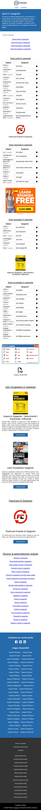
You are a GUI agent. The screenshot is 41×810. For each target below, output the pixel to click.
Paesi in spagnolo (20, 599)
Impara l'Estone (27, 675)
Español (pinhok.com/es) (20, 769)
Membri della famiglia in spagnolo (20, 585)
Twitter (24, 805)
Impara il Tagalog (13, 722)
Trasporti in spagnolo (20, 616)
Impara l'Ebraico (14, 675)
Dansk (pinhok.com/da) (20, 790)
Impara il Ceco (27, 665)
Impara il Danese (26, 672)
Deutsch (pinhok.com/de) (20, 759)
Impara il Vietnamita (26, 732)
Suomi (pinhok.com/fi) (20, 783)
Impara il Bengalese (13, 659)
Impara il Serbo (27, 712)
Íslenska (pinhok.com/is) (20, 797)
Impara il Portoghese (13, 709)
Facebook (18, 805)
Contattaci (23, 7)
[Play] (37, 66)
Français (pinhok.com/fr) (20, 762)
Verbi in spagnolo (20, 582)
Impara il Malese (28, 699)
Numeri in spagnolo (20, 558)
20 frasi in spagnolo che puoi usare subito (20, 575)
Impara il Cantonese (27, 662)
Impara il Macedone (14, 699)
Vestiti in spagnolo (20, 609)
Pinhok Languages (13, 807)
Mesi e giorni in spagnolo (20, 572)
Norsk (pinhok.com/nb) (20, 793)
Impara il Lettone (14, 695)
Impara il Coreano (27, 669)
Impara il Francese (28, 679)
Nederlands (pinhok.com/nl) (20, 780)
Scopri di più (20, 435)
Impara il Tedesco (14, 725)
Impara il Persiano (14, 705)
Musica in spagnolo (20, 620)
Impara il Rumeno (28, 709)
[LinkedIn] (25, 642)
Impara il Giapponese (14, 685)
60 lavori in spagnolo (20, 589)
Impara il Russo (14, 712)
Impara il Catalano (15, 665)
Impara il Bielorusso (27, 659)
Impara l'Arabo (27, 652)
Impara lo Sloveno (28, 715)
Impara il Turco (27, 725)
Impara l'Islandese (27, 692)
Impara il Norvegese (13, 702)
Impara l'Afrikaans (15, 652)
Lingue (16, 7)
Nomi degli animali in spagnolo (20, 561)
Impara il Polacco (27, 705)
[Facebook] (16, 642)
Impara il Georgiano (27, 682)
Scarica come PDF (20, 375)
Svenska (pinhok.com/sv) (20, 787)
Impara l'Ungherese (26, 729)
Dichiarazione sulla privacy (20, 747)
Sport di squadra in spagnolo (20, 49)
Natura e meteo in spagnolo (20, 623)
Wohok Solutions (32, 807)
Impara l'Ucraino (13, 729)
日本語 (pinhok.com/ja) (20, 776)
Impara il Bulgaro (13, 662)
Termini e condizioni (20, 743)
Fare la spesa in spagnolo (20, 613)
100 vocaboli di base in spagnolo (20, 565)
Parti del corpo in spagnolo (20, 568)
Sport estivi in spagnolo (20, 39)
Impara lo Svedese (28, 719)
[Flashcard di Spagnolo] (20, 527)
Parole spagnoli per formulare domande (21, 578)
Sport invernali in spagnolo (20, 42)
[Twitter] (20, 642)
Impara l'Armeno (14, 655)
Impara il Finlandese (13, 679)
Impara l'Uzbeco (13, 732)
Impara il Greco (28, 685)
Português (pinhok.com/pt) (20, 766)
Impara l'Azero (27, 655)
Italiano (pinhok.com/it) (20, 773)
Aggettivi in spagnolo (20, 596)
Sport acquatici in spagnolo (20, 46)
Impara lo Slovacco (13, 715)
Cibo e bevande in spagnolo (20, 592)
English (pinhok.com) (20, 756)
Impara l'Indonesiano (26, 689)
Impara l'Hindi (12, 689)
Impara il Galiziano (13, 682)
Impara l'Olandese (28, 702)
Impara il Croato (14, 672)
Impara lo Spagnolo (8, 35)
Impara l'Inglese (13, 692)
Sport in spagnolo (20, 602)
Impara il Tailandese (27, 722)
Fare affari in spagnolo (20, 606)
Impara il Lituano (27, 695)
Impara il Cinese (13, 669)
